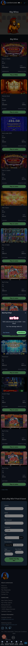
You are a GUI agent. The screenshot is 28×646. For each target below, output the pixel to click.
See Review (6, 332)
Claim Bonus (21, 332)
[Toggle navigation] (26, 643)
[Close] (25, 313)
